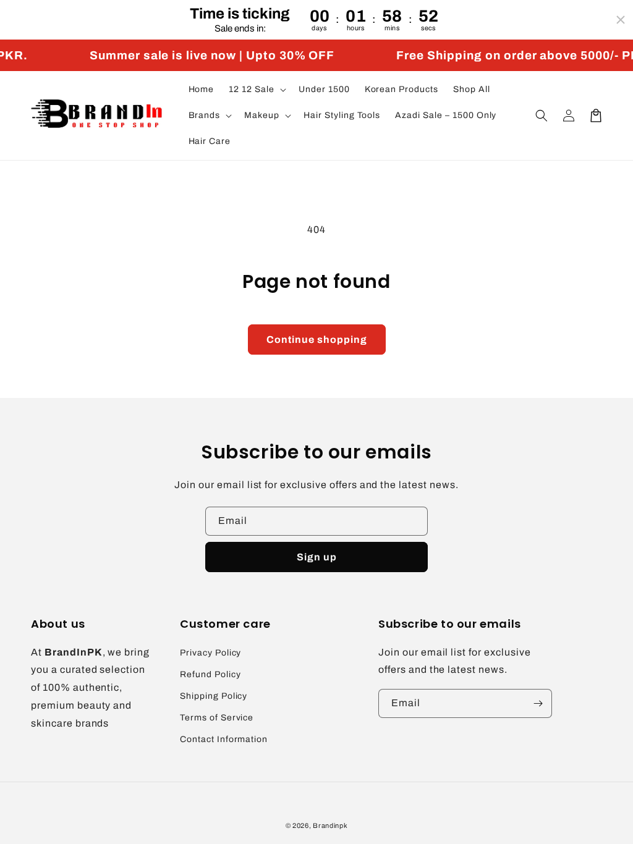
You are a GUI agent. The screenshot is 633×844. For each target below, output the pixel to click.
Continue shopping (316, 339)
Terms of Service (216, 717)
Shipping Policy (213, 696)
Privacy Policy (210, 652)
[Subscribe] (537, 703)
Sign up (317, 557)
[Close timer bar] (621, 20)
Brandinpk (330, 825)
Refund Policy (210, 674)
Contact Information (224, 739)
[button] (256, 90)
